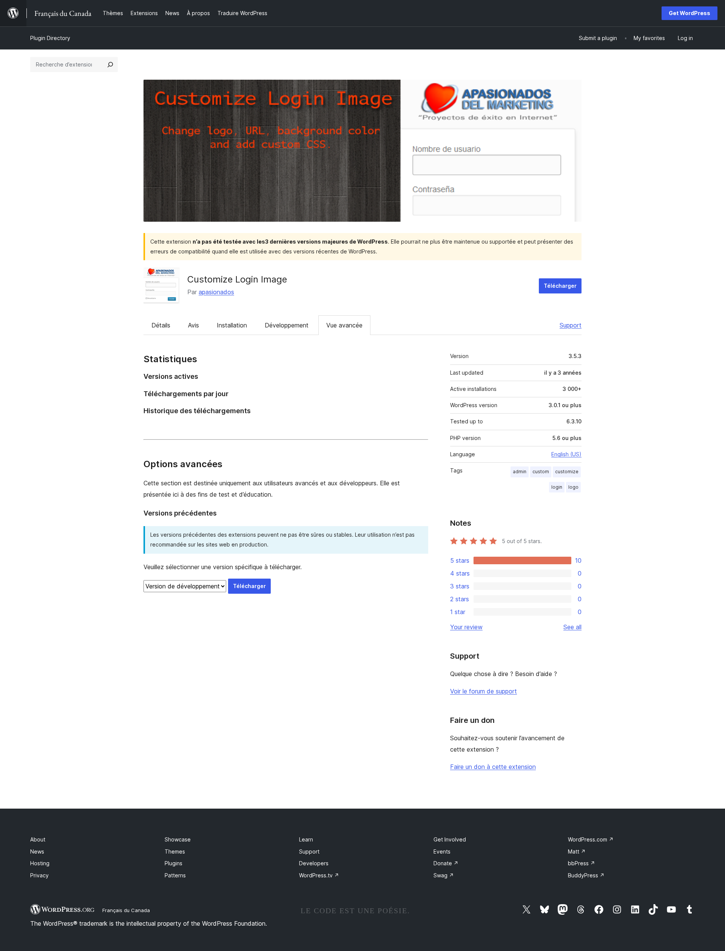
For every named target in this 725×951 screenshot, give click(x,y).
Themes (175, 851)
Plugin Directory (50, 38)
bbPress (581, 863)
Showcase (178, 839)
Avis (193, 325)
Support (571, 325)
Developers (314, 863)
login (556, 487)
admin (519, 471)
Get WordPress (689, 13)
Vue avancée (344, 325)
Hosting (39, 863)
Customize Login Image (237, 279)
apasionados (216, 292)
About (37, 839)
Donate (445, 863)
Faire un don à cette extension (493, 766)
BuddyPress (586, 875)
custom (540, 471)
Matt (577, 851)
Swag (443, 875)
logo (573, 487)
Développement (287, 325)
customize (566, 471)
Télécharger (560, 286)
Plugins (173, 863)
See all (572, 627)
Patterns (175, 875)
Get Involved (449, 839)
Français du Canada (126, 910)
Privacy (39, 875)
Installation (232, 325)
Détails (160, 325)
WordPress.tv (319, 875)
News (37, 851)
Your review (466, 627)
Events (441, 851)
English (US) (566, 454)
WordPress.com (591, 839)
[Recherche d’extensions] (110, 64)
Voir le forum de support (483, 691)
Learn (306, 839)
